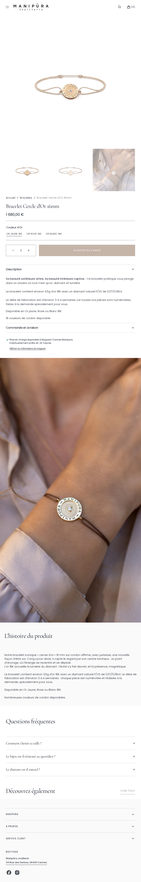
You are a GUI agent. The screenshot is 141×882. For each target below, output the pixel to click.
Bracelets (26, 198)
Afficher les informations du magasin (28, 348)
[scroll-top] (133, 873)
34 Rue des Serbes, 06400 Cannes (26, 862)
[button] (119, 7)
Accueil (10, 198)
